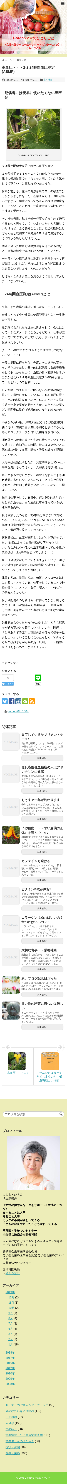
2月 (10, 1339)
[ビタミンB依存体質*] (11, 896)
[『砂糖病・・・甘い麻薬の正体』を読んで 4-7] (11, 835)
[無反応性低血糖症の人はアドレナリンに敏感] (11, 774)
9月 (10, 1313)
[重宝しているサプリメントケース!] (11, 742)
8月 (10, 1318)
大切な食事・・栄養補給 (39, 950)
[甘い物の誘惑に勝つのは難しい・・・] (11, 1011)
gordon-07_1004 (18, 711)
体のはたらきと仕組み (20, 1410)
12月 (11, 1297)
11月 (11, 1302)
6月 (10, 1328)
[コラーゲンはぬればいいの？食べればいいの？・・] (11, 924)
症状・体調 (13, 1447)
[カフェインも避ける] (11, 868)
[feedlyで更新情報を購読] (25, 701)
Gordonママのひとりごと (33, 38)
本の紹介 (11, 1429)
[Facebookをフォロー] (11, 701)
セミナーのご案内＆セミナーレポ (27, 1405)
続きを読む (13, 1273)
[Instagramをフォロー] (18, 701)
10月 (11, 1307)
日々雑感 (11, 1417)
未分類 (47, 79)
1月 (10, 1344)
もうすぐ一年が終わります (40, 800)
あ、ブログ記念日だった (39, 978)
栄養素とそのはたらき (20, 1441)
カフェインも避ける (35, 861)
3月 (10, 1334)
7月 (10, 1323)
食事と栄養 (13, 1453)
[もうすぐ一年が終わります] (11, 807)
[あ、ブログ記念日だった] (11, 985)
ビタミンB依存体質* (36, 889)
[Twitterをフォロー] (5, 701)
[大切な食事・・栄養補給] (11, 957)
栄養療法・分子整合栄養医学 (24, 1435)
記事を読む (42, 758)
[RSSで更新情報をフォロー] (32, 701)
